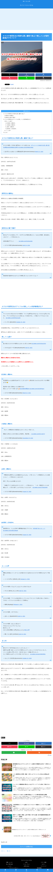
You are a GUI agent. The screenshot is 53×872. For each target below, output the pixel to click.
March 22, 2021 (27, 393)
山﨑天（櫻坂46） (10, 126)
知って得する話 (9, 864)
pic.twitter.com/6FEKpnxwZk (13, 318)
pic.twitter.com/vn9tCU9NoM (10, 530)
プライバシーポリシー (13, 867)
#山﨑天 (16, 147)
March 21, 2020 (39, 151)
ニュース (9, 866)
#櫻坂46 (27, 388)
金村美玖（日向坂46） (11, 128)
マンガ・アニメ (26, 864)
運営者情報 (39, 867)
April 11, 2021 (21, 616)
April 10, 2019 (26, 245)
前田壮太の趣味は (9, 115)
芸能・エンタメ (9, 862)
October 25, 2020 (20, 322)
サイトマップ (43, 866)
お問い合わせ (26, 866)
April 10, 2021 (28, 347)
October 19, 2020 (27, 658)
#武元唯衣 (22, 388)
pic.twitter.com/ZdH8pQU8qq (25, 147)
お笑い (3, 737)
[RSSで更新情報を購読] (39, 752)
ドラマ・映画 (43, 862)
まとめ (5, 132)
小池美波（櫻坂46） (11, 125)
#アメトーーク (35, 145)
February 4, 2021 (18, 604)
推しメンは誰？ (9, 121)
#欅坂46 (6, 147)
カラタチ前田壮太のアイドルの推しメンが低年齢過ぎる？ (17, 119)
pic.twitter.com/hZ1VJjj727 (38, 434)
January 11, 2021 (25, 579)
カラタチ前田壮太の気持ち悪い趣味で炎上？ (14, 113)
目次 (24, 111)
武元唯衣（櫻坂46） (11, 123)
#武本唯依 (11, 147)
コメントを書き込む (26, 846)
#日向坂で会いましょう (39, 528)
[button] (43, 78)
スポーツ (43, 864)
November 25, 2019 (28, 438)
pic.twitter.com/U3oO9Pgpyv (37, 388)
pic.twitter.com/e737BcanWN (40, 487)
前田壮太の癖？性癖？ (10, 117)
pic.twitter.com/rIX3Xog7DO (39, 343)
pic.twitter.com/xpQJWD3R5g (37, 654)
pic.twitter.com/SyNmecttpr (26, 241)
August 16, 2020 (27, 534)
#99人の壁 (27, 630)
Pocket (12, 84)
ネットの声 (7, 130)
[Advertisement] (26, 19)
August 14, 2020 (27, 491)
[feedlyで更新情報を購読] (14, 752)
